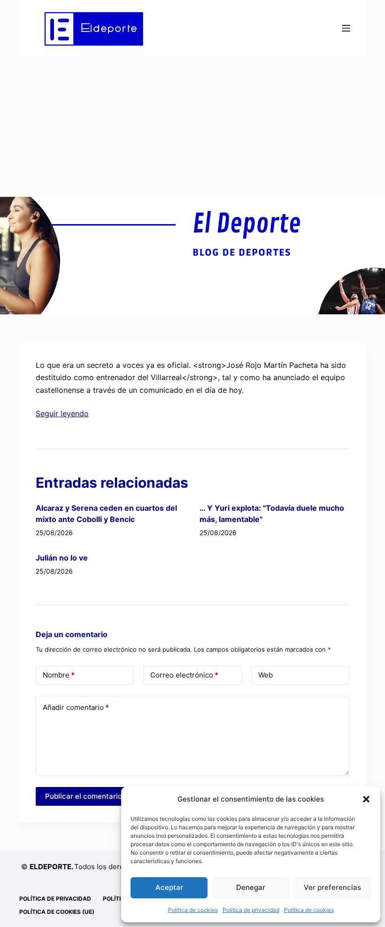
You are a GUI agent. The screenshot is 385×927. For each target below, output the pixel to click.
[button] (366, 799)
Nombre (59, 674)
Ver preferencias (332, 887)
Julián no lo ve (62, 557)
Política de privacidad (251, 909)
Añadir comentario (76, 707)
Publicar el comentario (83, 796)
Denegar (250, 887)
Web (265, 674)
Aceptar (169, 887)
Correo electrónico (184, 674)
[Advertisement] (192, 126)
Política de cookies (193, 909)
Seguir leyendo (62, 413)
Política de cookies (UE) (56, 911)
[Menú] (346, 28)
